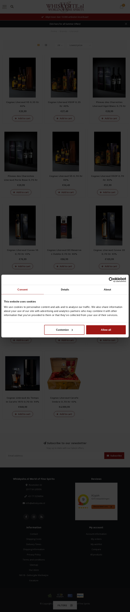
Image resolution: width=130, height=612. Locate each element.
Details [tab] (65, 289)
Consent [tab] (22, 289)
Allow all (106, 329)
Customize (62, 329)
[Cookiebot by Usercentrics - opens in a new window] (111, 279)
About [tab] (107, 289)
